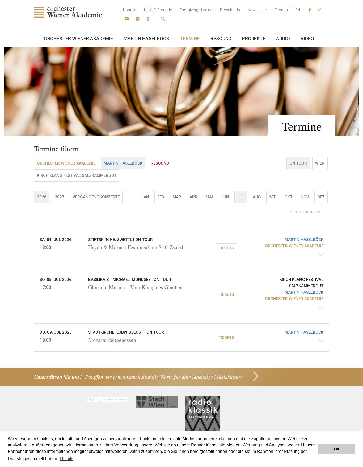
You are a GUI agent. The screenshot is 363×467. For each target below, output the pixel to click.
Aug (257, 197)
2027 (59, 197)
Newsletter (257, 9)
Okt (288, 197)
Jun (225, 197)
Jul (240, 197)
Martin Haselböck (146, 38)
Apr (193, 197)
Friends (281, 9)
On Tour (298, 163)
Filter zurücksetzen (306, 211)
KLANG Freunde (158, 9)
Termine (190, 38)
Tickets (226, 248)
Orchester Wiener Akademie (78, 38)
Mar (176, 197)
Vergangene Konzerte (96, 197)
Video (307, 38)
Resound (220, 38)
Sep (272, 197)
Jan (145, 197)
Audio (283, 38)
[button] (181, 248)
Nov (305, 197)
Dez (321, 197)
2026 (42, 197)
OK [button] (337, 449)
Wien (320, 163)
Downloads (230, 9)
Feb (160, 197)
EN (297, 9)
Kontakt (130, 9)
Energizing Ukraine (196, 9)
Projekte (253, 38)
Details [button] (66, 458)
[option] (181, 91)
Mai (209, 197)
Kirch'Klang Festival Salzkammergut (76, 175)
